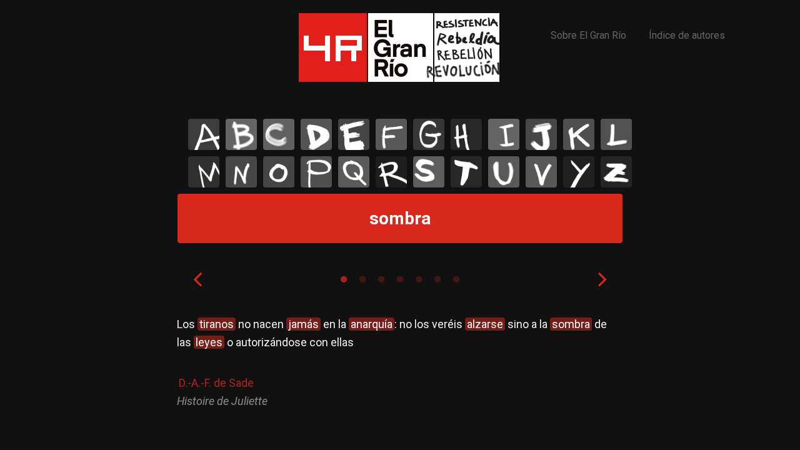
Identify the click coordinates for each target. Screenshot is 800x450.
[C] (278, 134)
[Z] (616, 172)
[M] (203, 172)
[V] (541, 172)
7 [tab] (456, 279)
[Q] (353, 172)
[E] (353, 134)
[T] (466, 172)
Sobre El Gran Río (588, 35)
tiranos (216, 324)
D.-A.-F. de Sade (216, 382)
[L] (616, 134)
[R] (391, 172)
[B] (241, 134)
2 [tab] (362, 279)
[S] (428, 172)
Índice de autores (687, 35)
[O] (278, 172)
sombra (571, 324)
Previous (197, 279)
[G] (428, 134)
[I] (503, 134)
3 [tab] (381, 279)
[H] (466, 134)
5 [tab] (418, 279)
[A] (203, 134)
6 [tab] (437, 279)
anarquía (371, 324)
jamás (303, 324)
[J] (541, 134)
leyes (209, 342)
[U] (503, 172)
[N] (241, 172)
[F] (391, 134)
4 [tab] (400, 279)
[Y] (578, 172)
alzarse (485, 324)
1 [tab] (344, 279)
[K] (578, 134)
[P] (316, 172)
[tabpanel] (400, 363)
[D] (316, 134)
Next (602, 279)
